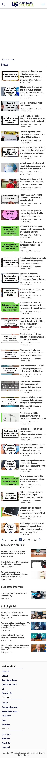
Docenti (5, 675)
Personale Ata (7, 693)
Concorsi (5, 702)
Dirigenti (5, 671)
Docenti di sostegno (9, 680)
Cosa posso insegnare (10, 707)
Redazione (6, 738)
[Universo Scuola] (23, 6)
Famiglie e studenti (9, 684)
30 (28, 539)
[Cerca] (3, 4)
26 (12, 539)
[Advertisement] (23, 33)
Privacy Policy (23, 755)
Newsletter (6, 743)
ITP (3, 688)
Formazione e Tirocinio (10, 711)
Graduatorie (6, 715)
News (4, 720)
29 (24, 539)
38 (35, 539)
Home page (6, 734)
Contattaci (6, 747)
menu (43, 3)
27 (16, 539)
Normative (6, 724)
